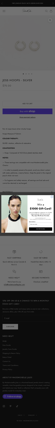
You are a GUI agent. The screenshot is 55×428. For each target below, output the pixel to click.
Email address (32, 221)
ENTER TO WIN (40, 229)
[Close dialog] (52, 197)
